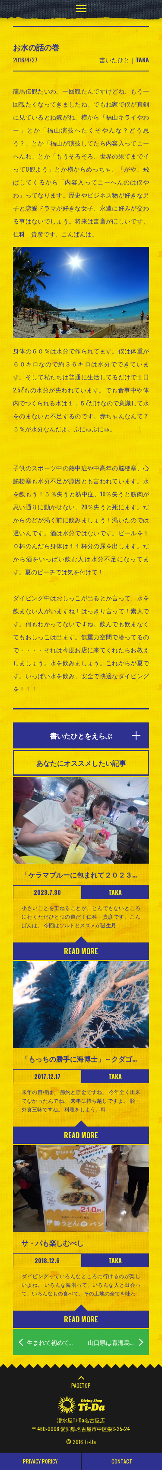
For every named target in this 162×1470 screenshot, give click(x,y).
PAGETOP (81, 1385)
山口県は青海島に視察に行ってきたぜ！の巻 (118, 1342)
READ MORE (81, 951)
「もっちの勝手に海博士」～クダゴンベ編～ (81, 1058)
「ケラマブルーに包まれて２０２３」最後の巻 (81, 874)
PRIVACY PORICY (40, 1461)
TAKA (142, 59)
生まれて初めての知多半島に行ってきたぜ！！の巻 (54, 1342)
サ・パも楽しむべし (53, 1242)
